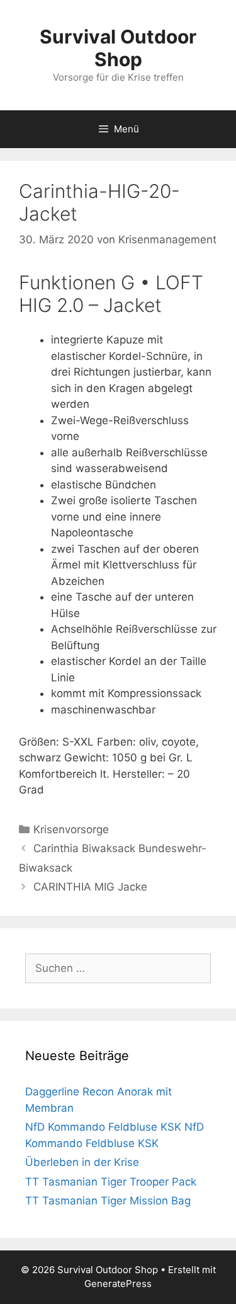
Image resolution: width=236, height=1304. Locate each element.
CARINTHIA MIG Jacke (90, 886)
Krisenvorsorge (71, 829)
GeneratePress (118, 1284)
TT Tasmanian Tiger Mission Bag (108, 1200)
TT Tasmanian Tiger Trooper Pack (110, 1181)
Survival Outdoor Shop (118, 48)
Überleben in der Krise (82, 1162)
